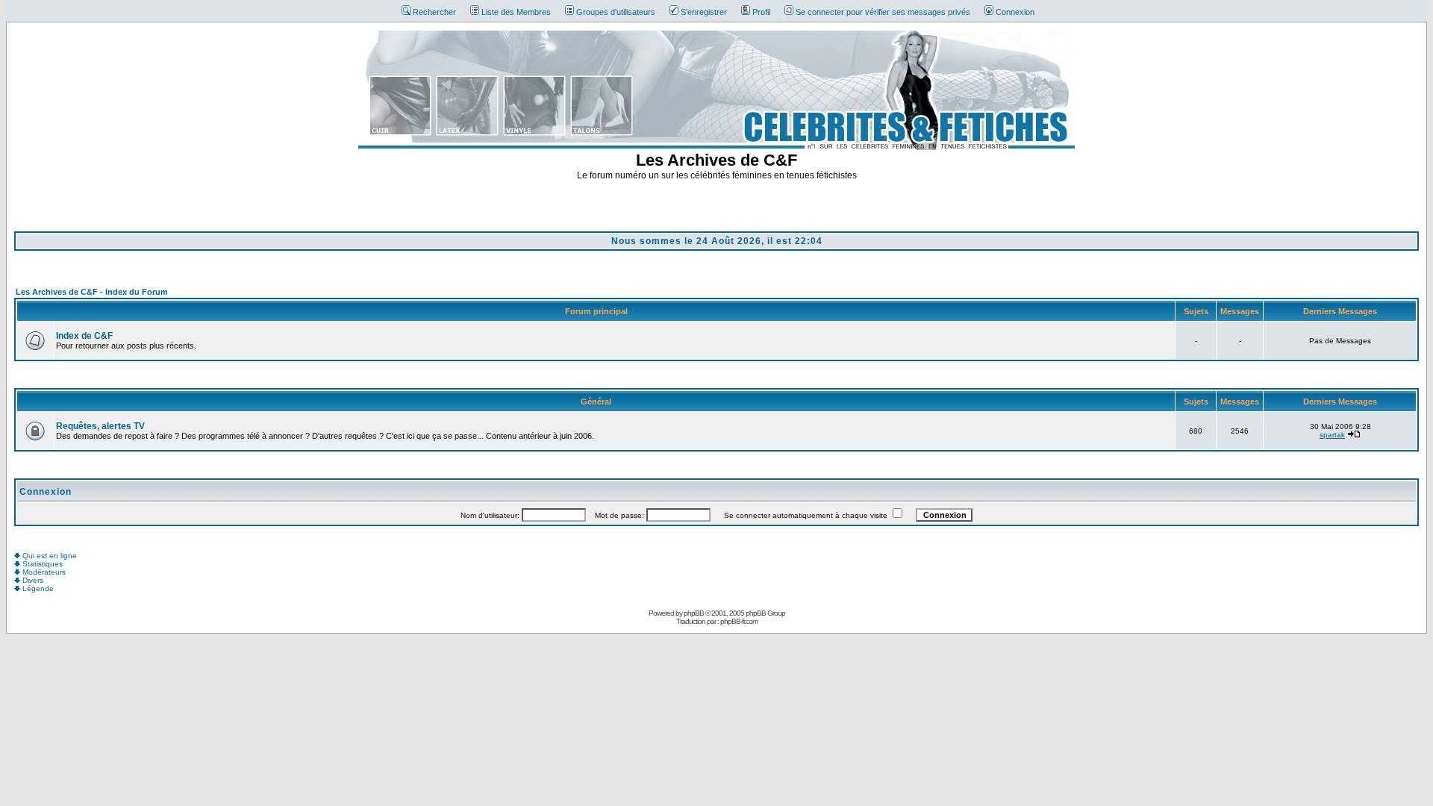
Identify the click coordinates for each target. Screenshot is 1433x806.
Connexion (1015, 11)
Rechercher (434, 11)
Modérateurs (43, 572)
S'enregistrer (704, 11)
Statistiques (41, 564)
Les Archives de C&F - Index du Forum (92, 291)
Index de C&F (84, 336)
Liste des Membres (516, 11)
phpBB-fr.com (739, 621)
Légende (37, 588)
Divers (31, 580)
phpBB (694, 613)
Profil (761, 11)
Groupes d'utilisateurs (615, 11)
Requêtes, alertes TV (100, 426)
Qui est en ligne (48, 556)
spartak (1332, 435)
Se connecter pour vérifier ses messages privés (883, 11)
